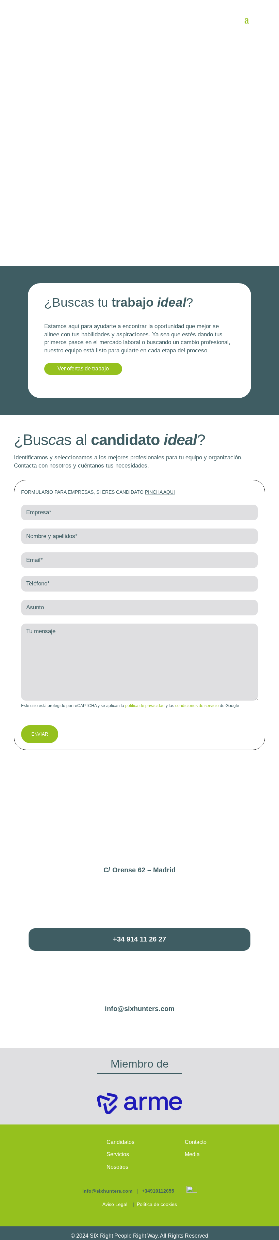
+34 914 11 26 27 (139, 939)
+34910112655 (158, 1191)
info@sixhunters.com (140, 1008)
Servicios (117, 1154)
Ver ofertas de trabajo (83, 368)
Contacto (196, 1142)
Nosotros (117, 1167)
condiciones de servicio (197, 705)
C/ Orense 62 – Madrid (139, 870)
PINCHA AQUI (160, 492)
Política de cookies (157, 1204)
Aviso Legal (114, 1204)
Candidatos (120, 1142)
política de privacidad (145, 705)
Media (192, 1154)
